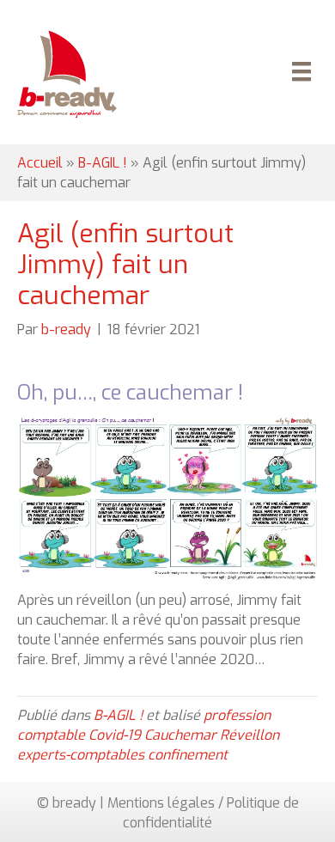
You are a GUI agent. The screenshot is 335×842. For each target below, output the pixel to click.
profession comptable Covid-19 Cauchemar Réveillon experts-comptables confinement (148, 735)
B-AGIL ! (102, 163)
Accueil (40, 163)
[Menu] (299, 74)
